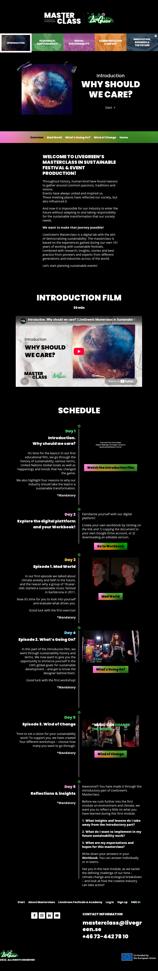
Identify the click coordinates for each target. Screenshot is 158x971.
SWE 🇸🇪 (136, 902)
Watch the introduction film (110, 467)
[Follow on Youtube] (57, 915)
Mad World (54, 137)
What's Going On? (110, 669)
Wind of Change (105, 137)
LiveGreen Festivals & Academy (80, 902)
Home (124, 137)
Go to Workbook (110, 546)
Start (108, 107)
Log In (110, 902)
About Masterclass (41, 902)
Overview (36, 137)
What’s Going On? (77, 137)
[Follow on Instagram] (42, 915)
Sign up (122, 902)
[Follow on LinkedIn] (49, 915)
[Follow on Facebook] (34, 915)
